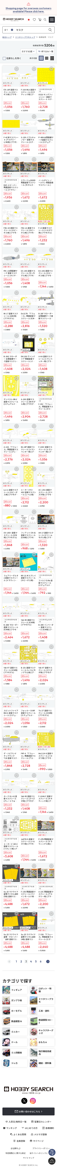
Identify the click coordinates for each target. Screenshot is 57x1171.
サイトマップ (28, 1158)
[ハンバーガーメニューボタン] (52, 20)
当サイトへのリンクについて (41, 1153)
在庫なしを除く (13, 58)
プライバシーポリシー (41, 1148)
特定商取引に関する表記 (15, 1153)
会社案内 (14, 1148)
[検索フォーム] (45, 19)
